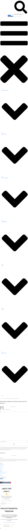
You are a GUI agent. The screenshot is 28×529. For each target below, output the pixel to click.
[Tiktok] (4, 483)
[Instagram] (1, 483)
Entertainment (1, 467)
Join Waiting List (6, 526)
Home (0, 398)
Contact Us (1, 475)
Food (0, 466)
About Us (1, 471)
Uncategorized (3, 398)
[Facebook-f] (3, 483)
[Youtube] (10, 483)
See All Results (10, 16)
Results (9, 15)
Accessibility (1, 473)
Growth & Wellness (2, 464)
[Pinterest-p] (6, 483)
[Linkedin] (8, 483)
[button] (14, 53)
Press (0, 474)
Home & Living (1, 465)
